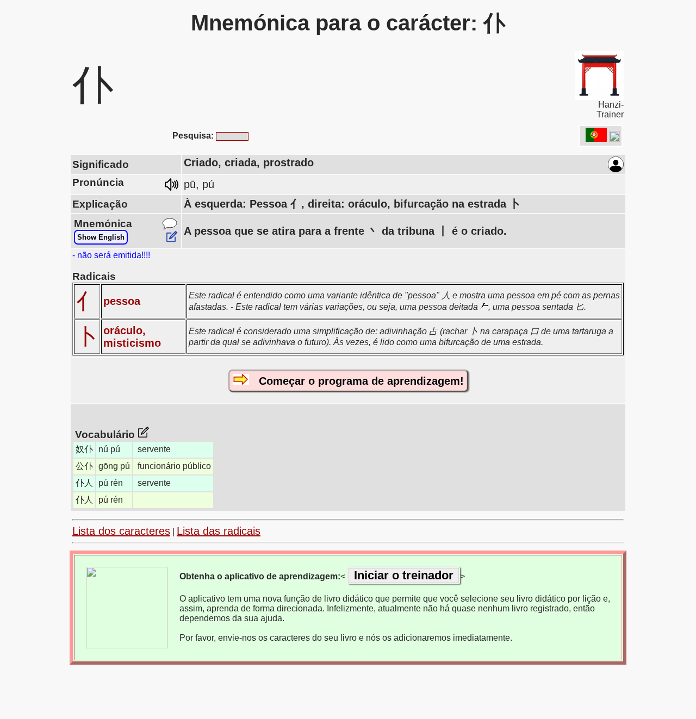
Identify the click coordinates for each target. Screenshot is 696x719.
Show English (101, 237)
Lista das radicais (218, 531)
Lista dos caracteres (121, 531)
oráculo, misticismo (132, 336)
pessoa (121, 301)
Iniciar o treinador (403, 575)
